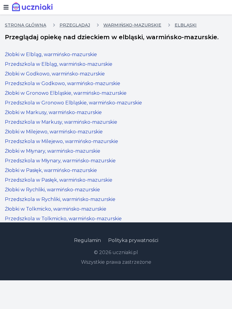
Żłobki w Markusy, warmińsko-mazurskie (53, 112)
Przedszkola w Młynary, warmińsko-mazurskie (60, 161)
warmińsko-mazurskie (132, 25)
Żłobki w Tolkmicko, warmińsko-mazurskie (55, 209)
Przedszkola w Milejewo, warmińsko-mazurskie (61, 141)
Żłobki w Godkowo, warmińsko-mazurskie (55, 74)
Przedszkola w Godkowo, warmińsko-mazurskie (62, 83)
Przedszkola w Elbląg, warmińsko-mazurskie (58, 64)
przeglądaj (75, 25)
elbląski (186, 25)
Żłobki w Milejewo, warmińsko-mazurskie (54, 132)
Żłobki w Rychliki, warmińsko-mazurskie (52, 190)
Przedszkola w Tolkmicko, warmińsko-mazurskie (63, 218)
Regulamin (87, 240)
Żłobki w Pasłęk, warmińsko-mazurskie (51, 170)
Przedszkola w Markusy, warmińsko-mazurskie (61, 122)
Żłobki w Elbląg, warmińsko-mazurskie (51, 54)
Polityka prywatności (133, 240)
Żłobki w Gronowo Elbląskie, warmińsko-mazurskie (66, 93)
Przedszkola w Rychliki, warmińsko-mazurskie (60, 199)
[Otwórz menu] (6, 7)
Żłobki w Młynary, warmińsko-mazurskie (52, 151)
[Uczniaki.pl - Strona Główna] (33, 7)
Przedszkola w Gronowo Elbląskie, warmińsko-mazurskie (73, 103)
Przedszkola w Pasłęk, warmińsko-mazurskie (58, 180)
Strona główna (25, 25)
